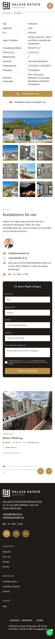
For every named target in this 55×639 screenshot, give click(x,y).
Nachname (10, 307)
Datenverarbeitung (26, 360)
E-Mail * (8, 320)
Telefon (8, 333)
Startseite (7, 552)
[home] (21, 5)
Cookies (39, 620)
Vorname (9, 294)
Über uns (7, 557)
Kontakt (6, 562)
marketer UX (41, 629)
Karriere (6, 567)
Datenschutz (27, 620)
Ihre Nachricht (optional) (15, 345)
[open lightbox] (27, 127)
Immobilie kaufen (10, 581)
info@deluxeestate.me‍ (13, 517)
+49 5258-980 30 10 (12, 514)
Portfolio (6, 591)
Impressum (15, 620)
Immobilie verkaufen (11, 586)
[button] (49, 6)
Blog (5, 606)
